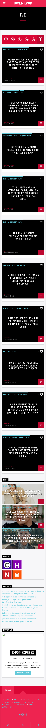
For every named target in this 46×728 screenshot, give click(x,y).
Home (7, 699)
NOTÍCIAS (12, 49)
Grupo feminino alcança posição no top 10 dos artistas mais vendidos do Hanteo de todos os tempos (23, 408)
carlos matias (9, 79)
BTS (27, 437)
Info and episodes (23, 673)
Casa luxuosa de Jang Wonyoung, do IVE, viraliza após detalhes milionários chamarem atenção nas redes (23, 193)
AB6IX (26, 308)
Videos (37, 699)
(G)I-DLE (6, 308)
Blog (16, 699)
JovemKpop (23, 3)
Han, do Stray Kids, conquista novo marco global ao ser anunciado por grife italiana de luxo (23, 493)
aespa (14, 437)
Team (7, 702)
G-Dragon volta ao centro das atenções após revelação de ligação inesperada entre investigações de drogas (23, 516)
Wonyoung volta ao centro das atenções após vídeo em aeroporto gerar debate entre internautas (23, 64)
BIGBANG (7, 507)
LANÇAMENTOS (25, 136)
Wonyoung (23, 49)
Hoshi (6, 531)
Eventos (26, 699)
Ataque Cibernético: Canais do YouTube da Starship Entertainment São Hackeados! (23, 279)
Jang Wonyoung (15, 179)
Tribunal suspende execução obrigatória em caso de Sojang (23, 236)
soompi (16, 486)
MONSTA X (21, 265)
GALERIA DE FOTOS (10, 93)
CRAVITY (6, 265)
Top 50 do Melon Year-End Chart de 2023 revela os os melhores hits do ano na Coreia (23, 452)
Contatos (20, 704)
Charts (17, 702)
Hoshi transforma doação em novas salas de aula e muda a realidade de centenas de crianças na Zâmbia (23, 538)
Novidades (22, 394)
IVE (4, 49)
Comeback (7, 136)
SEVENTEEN (25, 531)
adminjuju (8, 251)
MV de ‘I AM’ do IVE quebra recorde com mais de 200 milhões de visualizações (23, 366)
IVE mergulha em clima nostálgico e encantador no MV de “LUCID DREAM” (23, 150)
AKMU (21, 437)
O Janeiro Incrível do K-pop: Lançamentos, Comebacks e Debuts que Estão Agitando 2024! (23, 322)
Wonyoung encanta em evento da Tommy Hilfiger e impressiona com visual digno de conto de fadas (22, 107)
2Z (13, 308)
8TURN (18, 308)
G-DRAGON (17, 507)
